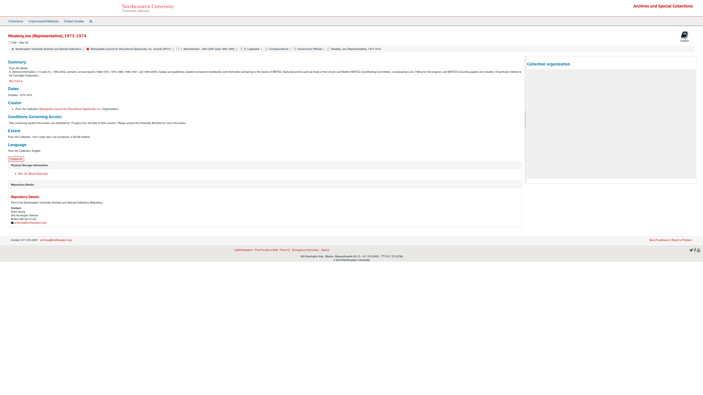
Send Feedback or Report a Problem (670, 240)
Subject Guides (74, 21)
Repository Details (22, 185)
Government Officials (310, 49)
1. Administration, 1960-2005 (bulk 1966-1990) (208, 49)
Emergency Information (305, 250)
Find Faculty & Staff (266, 250)
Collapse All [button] (16, 158)
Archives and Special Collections (663, 6)
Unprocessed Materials (44, 21)
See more (15, 81)
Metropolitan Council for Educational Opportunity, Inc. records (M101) (131, 49)
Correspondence (278, 49)
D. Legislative (252, 49)
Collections (15, 21)
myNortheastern (243, 250)
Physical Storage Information (29, 165)
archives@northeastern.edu (30, 222)
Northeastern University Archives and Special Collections (48, 49)
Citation (684, 40)
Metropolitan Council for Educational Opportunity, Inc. (70, 109)
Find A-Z (285, 250)
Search (325, 250)
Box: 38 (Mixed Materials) (33, 173)
